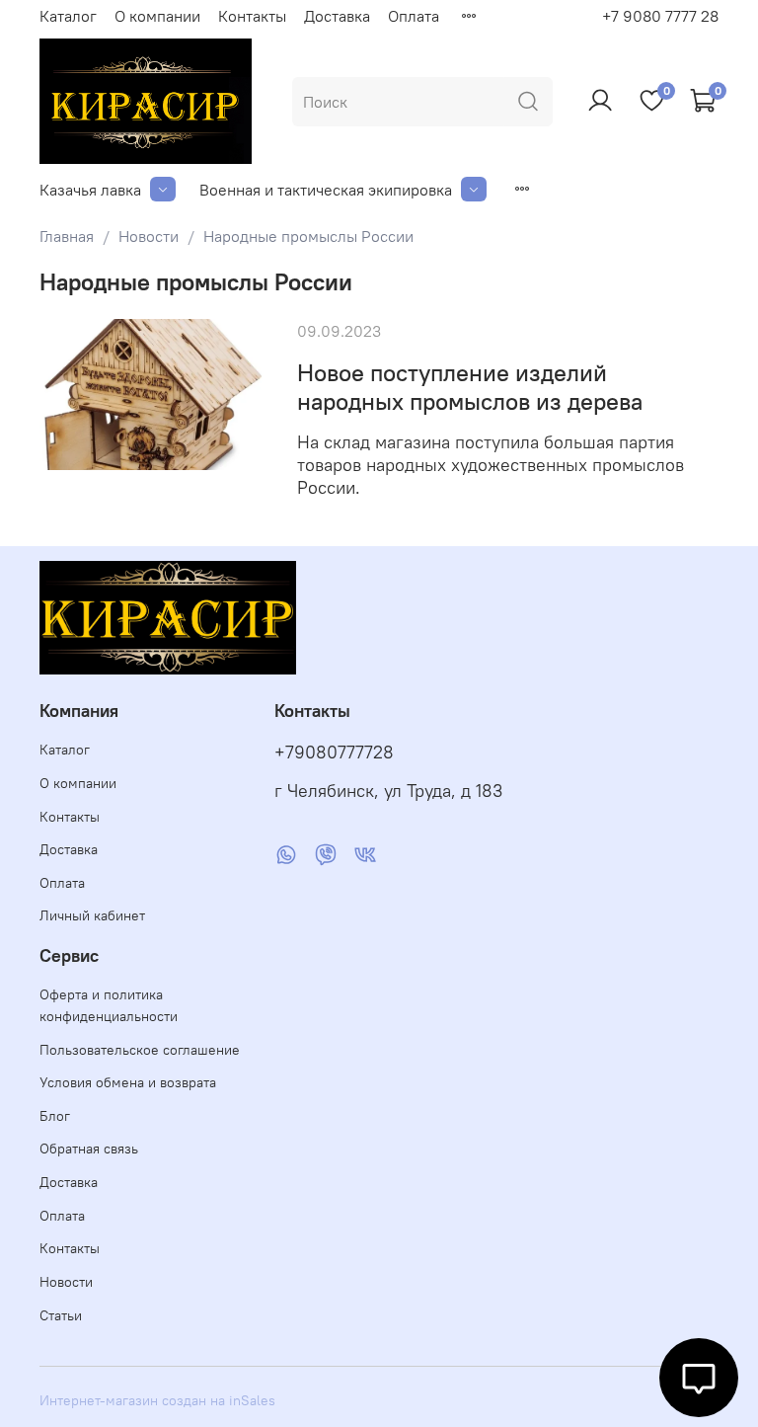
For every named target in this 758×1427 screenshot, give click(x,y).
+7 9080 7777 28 (660, 16)
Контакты (252, 16)
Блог (54, 1116)
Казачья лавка (90, 189)
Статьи (60, 1315)
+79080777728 (334, 752)
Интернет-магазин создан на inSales (157, 1400)
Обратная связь (88, 1148)
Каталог (68, 16)
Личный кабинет (92, 915)
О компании (157, 16)
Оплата (413, 16)
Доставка (337, 16)
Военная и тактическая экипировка (325, 189)
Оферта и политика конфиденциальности (108, 1005)
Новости (148, 236)
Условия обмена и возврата (127, 1082)
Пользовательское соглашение (139, 1050)
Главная (66, 236)
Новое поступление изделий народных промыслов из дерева (470, 386)
